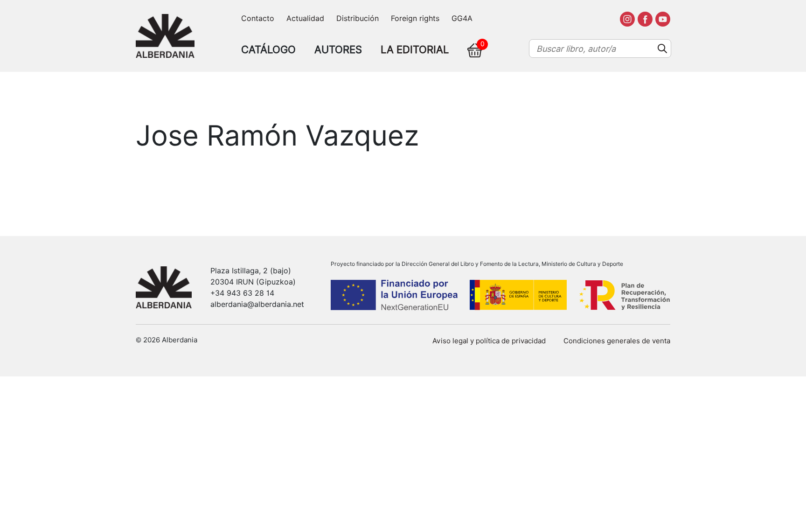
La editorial (415, 49)
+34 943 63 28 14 (242, 293)
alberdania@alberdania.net (257, 304)
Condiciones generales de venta (616, 341)
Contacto (257, 18)
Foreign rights (415, 18)
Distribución (357, 18)
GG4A (462, 18)
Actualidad (305, 18)
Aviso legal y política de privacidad (489, 341)
